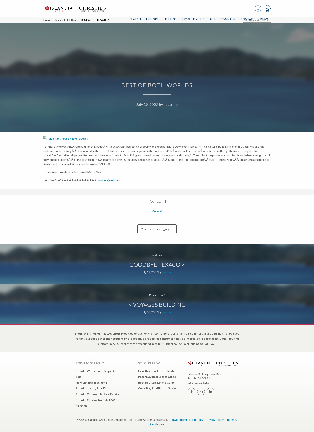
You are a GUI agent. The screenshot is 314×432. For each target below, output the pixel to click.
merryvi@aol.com (109, 180)
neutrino (171, 104)
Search (135, 19)
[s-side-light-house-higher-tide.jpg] (76, 138)
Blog (264, 19)
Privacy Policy (215, 419)
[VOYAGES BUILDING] (157, 304)
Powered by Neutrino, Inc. (186, 419)
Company (228, 19)
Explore (152, 19)
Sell (212, 19)
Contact (248, 19)
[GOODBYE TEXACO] (157, 264)
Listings (170, 19)
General (157, 211)
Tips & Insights (192, 19)
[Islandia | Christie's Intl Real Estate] (74, 5)
